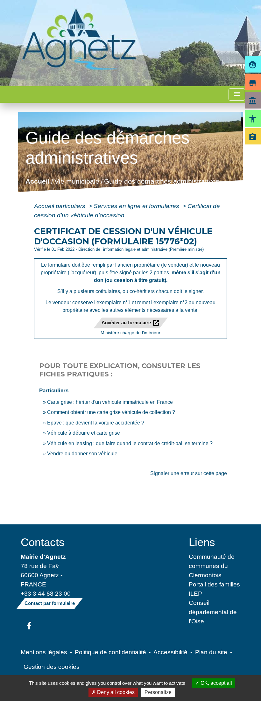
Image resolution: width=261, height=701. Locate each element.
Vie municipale (76, 181)
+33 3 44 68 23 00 (46, 593)
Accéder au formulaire (131, 323)
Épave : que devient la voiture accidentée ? (95, 422)
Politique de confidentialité (110, 651)
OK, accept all (215, 683)
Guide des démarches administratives (161, 181)
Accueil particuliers (60, 205)
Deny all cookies (115, 692)
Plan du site (211, 651)
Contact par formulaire (50, 603)
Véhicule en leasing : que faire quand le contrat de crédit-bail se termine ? (130, 443)
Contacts (43, 542)
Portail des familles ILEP (214, 589)
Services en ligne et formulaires (137, 205)
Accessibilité (170, 651)
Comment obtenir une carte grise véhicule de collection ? (111, 412)
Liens (202, 542)
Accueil (37, 181)
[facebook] (29, 626)
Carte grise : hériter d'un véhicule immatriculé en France (110, 402)
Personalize (158, 692)
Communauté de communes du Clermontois (212, 565)
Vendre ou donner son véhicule (82, 453)
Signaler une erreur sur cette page (188, 473)
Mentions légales (44, 651)
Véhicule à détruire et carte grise (83, 433)
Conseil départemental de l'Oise (213, 612)
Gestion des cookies (52, 666)
